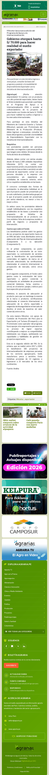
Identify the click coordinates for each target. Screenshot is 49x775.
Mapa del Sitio (24, 771)
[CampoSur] (24, 526)
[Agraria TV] (24, 549)
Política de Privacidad (33, 767)
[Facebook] (6, 646)
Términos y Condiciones (15, 767)
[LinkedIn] (24, 646)
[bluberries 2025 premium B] (24, 461)
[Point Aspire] (24, 5)
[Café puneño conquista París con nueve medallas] (36, 412)
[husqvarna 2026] (37, 19)
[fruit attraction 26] (22, 19)
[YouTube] (12, 646)
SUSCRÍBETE (11, 665)
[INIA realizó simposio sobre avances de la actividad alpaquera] (13, 412)
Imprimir (38, 393)
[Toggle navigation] (43, 14)
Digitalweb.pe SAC (28, 761)
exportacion (30, 399)
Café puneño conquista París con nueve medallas (34, 423)
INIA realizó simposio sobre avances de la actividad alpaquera (11, 424)
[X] (18, 646)
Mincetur (20, 399)
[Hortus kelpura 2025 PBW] (24, 497)
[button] (30, 404)
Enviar (28, 393)
